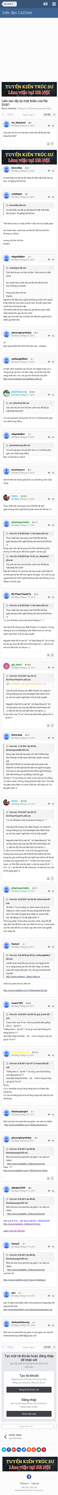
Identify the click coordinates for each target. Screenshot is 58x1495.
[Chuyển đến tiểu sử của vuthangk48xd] (6, 360)
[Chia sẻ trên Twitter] (4, 1449)
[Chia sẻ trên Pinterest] (44, 1449)
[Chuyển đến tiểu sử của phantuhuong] (6, 393)
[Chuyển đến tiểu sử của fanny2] (6, 945)
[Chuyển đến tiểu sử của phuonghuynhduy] (6, 334)
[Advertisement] (29, 49)
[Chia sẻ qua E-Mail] (39, 1449)
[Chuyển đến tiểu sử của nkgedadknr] (6, 258)
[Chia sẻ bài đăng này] (53, 126)
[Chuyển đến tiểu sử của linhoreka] (6, 736)
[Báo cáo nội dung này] (49, 126)
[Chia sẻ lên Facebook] (9, 1449)
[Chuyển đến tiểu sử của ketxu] (6, 497)
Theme (23, 1483)
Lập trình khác (44, 108)
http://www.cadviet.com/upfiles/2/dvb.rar (22, 379)
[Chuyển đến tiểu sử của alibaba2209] (6, 1189)
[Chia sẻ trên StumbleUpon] (34, 1449)
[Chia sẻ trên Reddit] (29, 1449)
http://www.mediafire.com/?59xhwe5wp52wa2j (25, 990)
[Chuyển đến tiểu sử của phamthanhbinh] (6, 1053)
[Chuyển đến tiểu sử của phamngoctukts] (6, 523)
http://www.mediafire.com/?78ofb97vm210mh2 (25, 1170)
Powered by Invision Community (29, 1490)
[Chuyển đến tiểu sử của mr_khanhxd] (6, 124)
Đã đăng (22, 125)
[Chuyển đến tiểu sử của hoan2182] (6, 1004)
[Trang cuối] (54, 115)
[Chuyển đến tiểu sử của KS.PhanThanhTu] (6, 595)
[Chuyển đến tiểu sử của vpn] (6, 1294)
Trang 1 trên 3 (29, 115)
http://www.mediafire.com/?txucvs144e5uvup (24, 1280)
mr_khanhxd (10, 108)
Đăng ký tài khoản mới (29, 1390)
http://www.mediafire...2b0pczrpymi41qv (26, 1164)
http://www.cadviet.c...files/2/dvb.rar (23, 976)
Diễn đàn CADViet (17, 13)
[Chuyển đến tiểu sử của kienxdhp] (6, 169)
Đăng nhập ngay (29, 1414)
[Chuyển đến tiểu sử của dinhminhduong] (6, 1323)
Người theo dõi (26, 1426)
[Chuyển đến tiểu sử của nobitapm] (6, 195)
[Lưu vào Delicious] (24, 1449)
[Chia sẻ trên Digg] (19, 1449)
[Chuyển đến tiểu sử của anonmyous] (6, 471)
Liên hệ (35, 1483)
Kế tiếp (47, 115)
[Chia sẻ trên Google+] (14, 1449)
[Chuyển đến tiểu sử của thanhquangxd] (6, 1113)
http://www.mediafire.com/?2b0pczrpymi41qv (26, 1125)
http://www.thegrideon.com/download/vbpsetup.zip (27, 1309)
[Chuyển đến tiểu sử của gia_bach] (6, 666)
